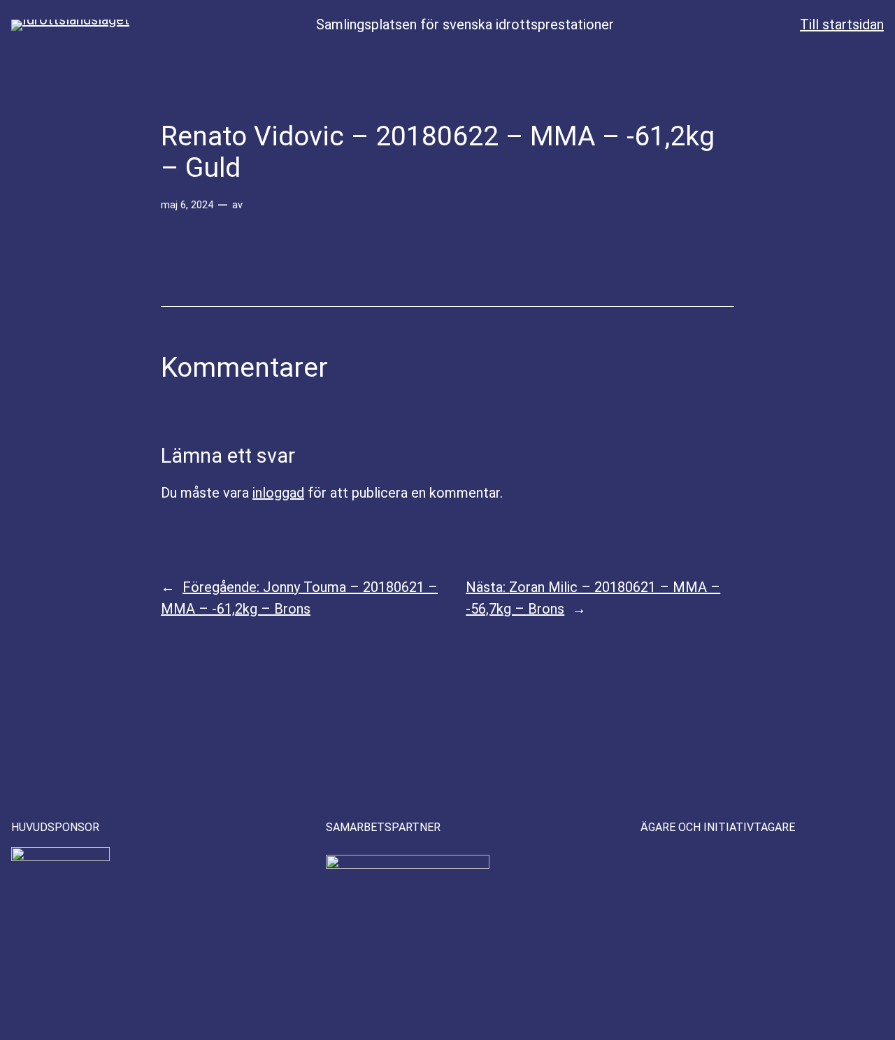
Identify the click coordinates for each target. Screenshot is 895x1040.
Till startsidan (842, 24)
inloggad (278, 492)
